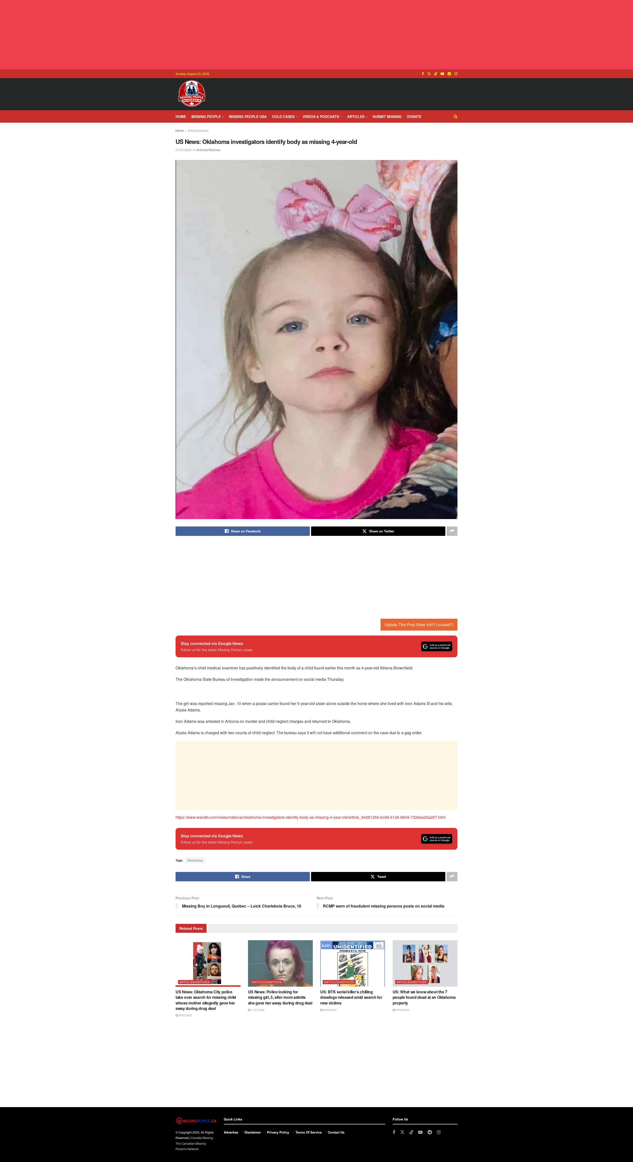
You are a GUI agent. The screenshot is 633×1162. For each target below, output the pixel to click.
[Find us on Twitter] (429, 73)
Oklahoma (195, 860)
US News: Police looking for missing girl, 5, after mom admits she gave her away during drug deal (280, 997)
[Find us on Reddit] (449, 73)
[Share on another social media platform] (452, 531)
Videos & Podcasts (321, 116)
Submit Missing (387, 116)
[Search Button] (455, 116)
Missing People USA (248, 116)
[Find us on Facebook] (423, 73)
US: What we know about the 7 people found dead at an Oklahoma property (424, 997)
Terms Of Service (308, 1132)
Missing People (206, 116)
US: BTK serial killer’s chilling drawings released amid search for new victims (351, 997)
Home (181, 116)
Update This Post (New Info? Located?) (418, 624)
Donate (414, 116)
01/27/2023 (183, 149)
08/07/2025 (185, 1015)
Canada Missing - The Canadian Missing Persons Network (195, 1143)
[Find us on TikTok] (435, 73)
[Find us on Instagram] (455, 73)
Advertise (231, 1132)
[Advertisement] (316, 34)
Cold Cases (283, 116)
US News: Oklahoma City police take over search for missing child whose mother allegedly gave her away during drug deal (206, 1000)
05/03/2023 (402, 1010)
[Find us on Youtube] (442, 73)
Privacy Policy (278, 1132)
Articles (355, 116)
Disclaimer (253, 1132)
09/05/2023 (329, 1010)
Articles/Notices (198, 130)
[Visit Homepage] (192, 94)
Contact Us (336, 1132)
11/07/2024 (257, 1010)
